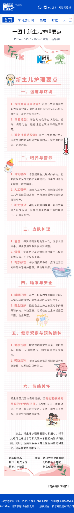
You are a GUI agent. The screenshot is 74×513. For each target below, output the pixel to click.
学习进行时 (26, 20)
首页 (8, 20)
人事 (66, 20)
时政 (54, 20)
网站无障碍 (65, 7)
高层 (42, 20)
